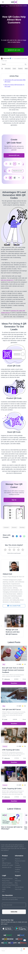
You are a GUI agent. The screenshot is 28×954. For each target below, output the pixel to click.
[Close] (25, 447)
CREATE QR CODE (14, 505)
